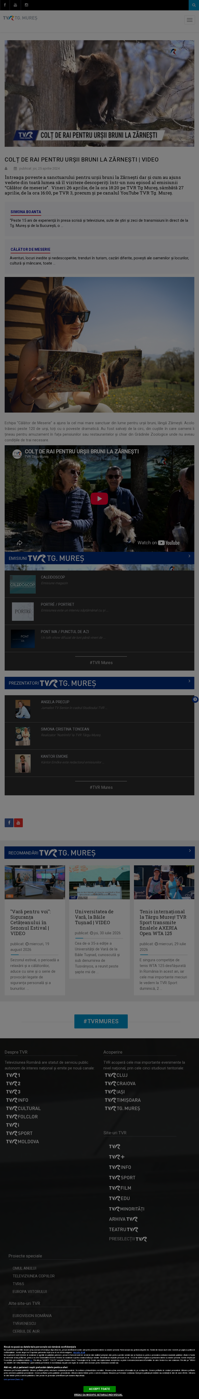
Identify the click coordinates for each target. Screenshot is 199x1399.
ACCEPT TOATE (99, 1389)
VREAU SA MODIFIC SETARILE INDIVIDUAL (98, 1395)
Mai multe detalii (79, 1353)
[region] (99, 1370)
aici (31, 1360)
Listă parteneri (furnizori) (13, 1380)
